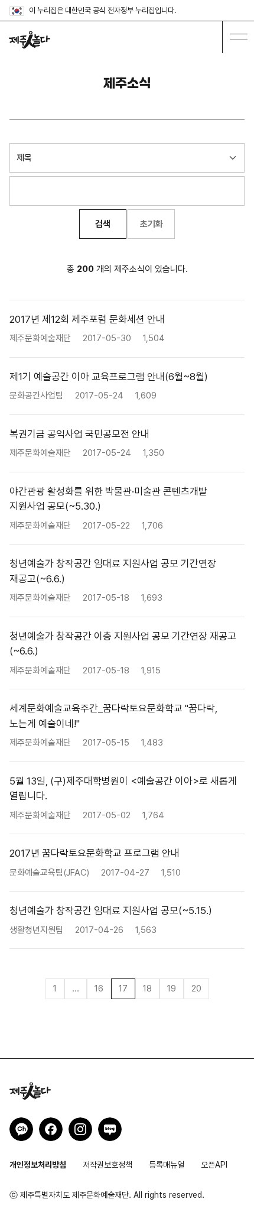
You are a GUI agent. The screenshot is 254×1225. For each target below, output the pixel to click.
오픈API (214, 1164)
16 (99, 988)
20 (196, 988)
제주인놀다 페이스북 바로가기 (51, 1129)
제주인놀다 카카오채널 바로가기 (21, 1129)
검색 (102, 224)
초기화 (151, 224)
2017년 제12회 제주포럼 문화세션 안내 (87, 319)
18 (147, 988)
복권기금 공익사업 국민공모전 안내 (79, 434)
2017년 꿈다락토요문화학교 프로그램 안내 (94, 853)
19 (171, 988)
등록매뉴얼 (166, 1164)
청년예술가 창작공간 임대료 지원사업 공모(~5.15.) (110, 910)
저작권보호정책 (107, 1164)
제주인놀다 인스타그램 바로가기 (80, 1129)
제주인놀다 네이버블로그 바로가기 (110, 1129)
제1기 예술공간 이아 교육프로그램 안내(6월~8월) (108, 377)
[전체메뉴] (238, 37)
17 (123, 988)
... (75, 988)
